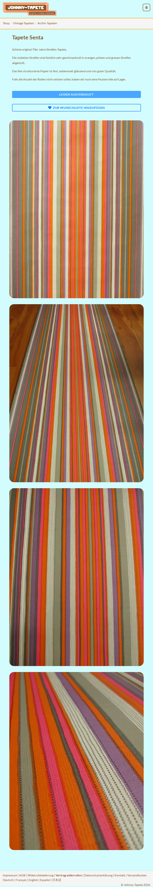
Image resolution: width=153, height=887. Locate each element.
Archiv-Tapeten (47, 23)
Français (21, 880)
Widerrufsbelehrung (40, 875)
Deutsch (8, 880)
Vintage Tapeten (23, 23)
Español (45, 880)
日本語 (56, 880)
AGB (22, 875)
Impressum (10, 875)
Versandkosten (137, 875)
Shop (6, 23)
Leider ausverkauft (76, 94)
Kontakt (120, 875)
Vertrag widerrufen (69, 875)
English (33, 880)
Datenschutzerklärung (98, 875)
